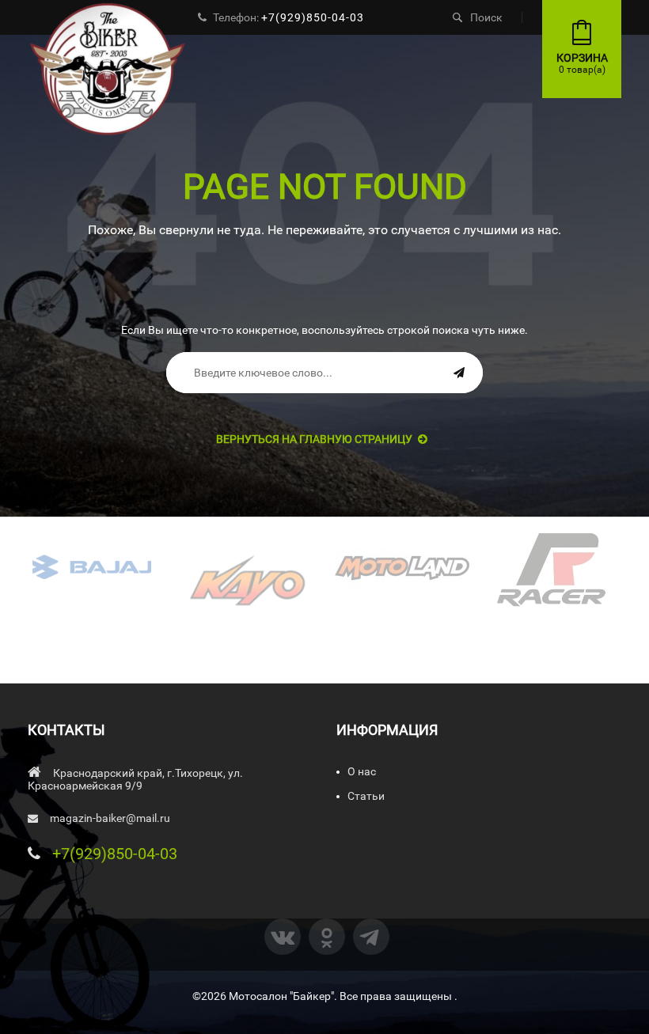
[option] (93, 566)
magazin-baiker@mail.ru (110, 818)
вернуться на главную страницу (314, 439)
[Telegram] (371, 936)
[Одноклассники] (327, 936)
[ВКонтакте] (282, 936)
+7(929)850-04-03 (312, 17)
